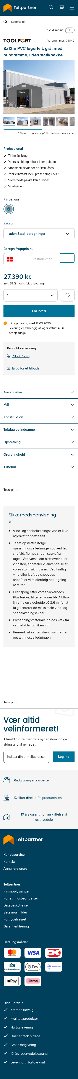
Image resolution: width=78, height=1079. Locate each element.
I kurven (39, 311)
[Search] (51, 8)
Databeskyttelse (15, 905)
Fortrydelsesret (14, 919)
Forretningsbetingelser (20, 898)
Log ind (63, 756)
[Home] (6, 21)
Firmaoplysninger (16, 891)
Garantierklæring (16, 926)
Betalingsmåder (15, 912)
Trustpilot (10, 489)
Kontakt (9, 861)
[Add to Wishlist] (68, 295)
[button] (61, 7)
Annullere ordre (15, 868)
